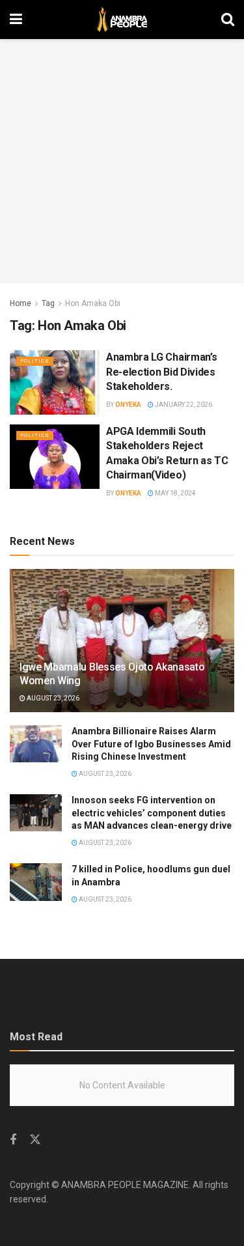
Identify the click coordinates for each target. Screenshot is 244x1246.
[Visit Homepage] (121, 19)
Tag (48, 303)
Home (20, 303)
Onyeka (128, 404)
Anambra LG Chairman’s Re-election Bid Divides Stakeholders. (161, 372)
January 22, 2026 (183, 404)
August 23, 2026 (52, 698)
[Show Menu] (16, 19)
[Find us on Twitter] (35, 1140)
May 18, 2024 (175, 493)
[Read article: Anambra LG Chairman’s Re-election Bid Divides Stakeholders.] (55, 382)
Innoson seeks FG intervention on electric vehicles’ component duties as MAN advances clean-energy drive (152, 813)
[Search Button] (227, 19)
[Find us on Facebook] (13, 1140)
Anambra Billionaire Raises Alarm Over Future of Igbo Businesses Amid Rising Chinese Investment (151, 744)
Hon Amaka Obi (92, 303)
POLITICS (34, 361)
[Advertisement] (122, 161)
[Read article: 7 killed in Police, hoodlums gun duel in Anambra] (36, 881)
